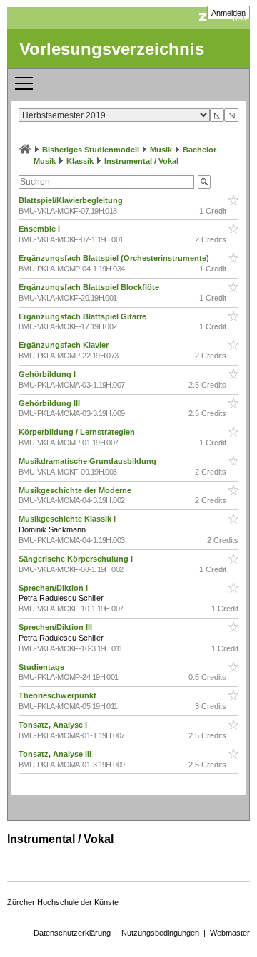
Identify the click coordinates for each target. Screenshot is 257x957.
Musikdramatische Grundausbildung (88, 461)
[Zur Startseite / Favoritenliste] (25, 149)
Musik (161, 149)
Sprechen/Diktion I (54, 588)
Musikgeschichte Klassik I (68, 518)
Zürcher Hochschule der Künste (63, 902)
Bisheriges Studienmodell (90, 149)
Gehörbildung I (48, 374)
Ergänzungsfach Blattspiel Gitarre (83, 316)
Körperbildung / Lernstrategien (78, 432)
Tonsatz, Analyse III (56, 754)
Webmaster (230, 932)
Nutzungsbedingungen (160, 932)
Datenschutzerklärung (72, 932)
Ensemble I (40, 228)
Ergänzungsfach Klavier (65, 345)
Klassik (80, 161)
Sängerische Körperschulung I (77, 558)
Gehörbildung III (50, 403)
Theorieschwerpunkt (59, 695)
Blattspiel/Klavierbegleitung (72, 200)
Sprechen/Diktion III (56, 627)
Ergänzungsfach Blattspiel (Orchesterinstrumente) (115, 258)
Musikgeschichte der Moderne (76, 490)
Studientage (42, 667)
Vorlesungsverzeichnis (111, 48)
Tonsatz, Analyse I (54, 724)
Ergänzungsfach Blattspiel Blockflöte (90, 287)
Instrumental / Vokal (141, 161)
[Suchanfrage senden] (204, 182)
